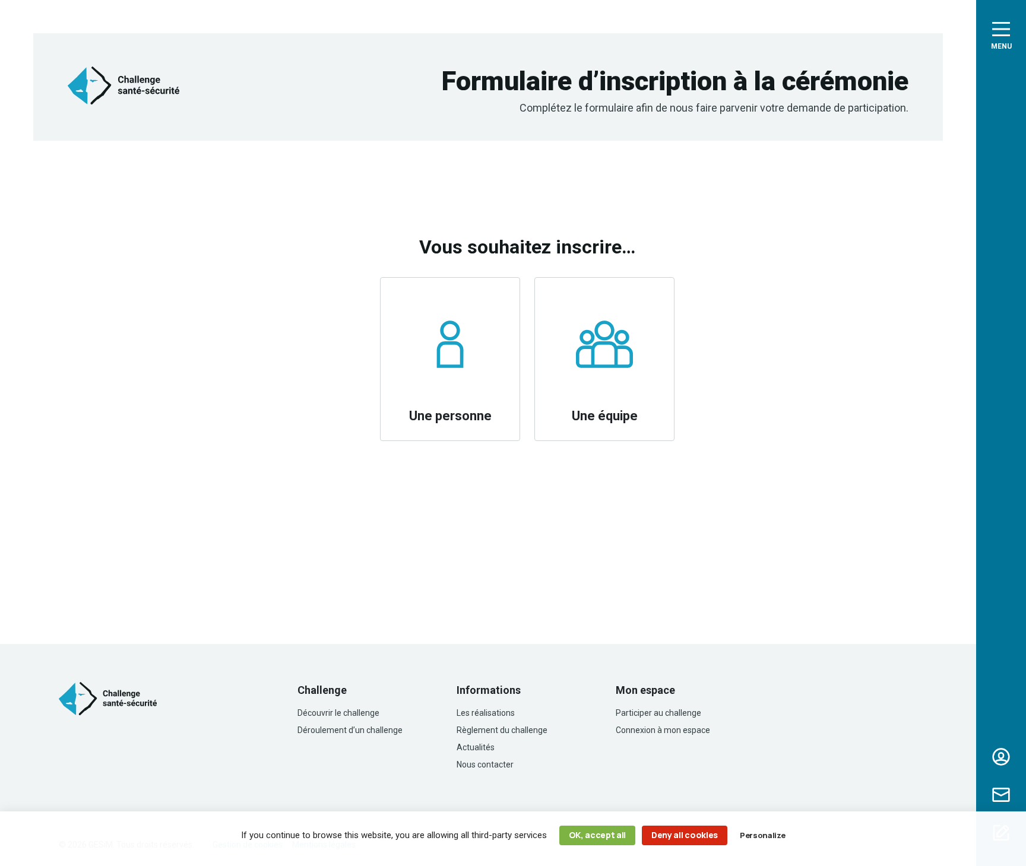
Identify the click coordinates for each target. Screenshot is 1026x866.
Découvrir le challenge (338, 713)
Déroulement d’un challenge (350, 730)
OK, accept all (597, 834)
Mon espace (1001, 756)
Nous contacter (1001, 794)
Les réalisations (486, 713)
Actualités (476, 747)
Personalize (762, 835)
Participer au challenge (658, 713)
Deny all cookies (684, 834)
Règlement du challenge (502, 730)
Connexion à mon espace (663, 730)
